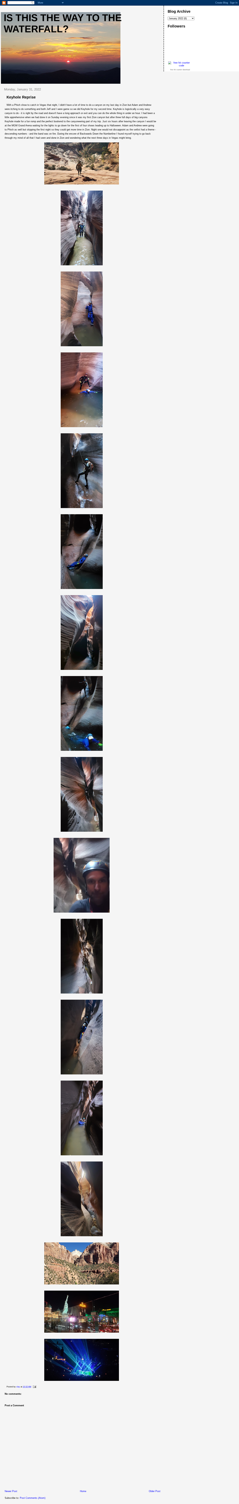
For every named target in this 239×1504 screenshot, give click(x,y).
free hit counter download (180, 70)
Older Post (154, 1491)
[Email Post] (34, 1387)
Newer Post (11, 1491)
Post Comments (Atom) (32, 1498)
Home (83, 1491)
